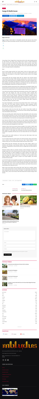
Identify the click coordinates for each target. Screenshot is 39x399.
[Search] (36, 2)
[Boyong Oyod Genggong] (4, 272)
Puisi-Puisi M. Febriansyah (13, 276)
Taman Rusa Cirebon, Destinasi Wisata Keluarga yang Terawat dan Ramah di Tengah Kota (10, 222)
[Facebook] (3, 40)
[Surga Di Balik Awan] (19, 26)
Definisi (3, 367)
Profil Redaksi (4, 311)
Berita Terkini (4, 292)
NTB (13, 180)
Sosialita (11, 4)
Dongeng (3, 300)
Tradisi (3, 323)
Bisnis (3, 293)
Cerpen (3, 298)
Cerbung (3, 297)
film (2, 303)
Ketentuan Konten (5, 372)
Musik (3, 308)
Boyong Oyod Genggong (12, 270)
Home (8, 4)
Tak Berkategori (4, 321)
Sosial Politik (4, 318)
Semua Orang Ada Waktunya (7, 206)
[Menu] (3, 2)
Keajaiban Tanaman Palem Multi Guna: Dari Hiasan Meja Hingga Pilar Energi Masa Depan (21, 283)
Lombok (10, 180)
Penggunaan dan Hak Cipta (6, 374)
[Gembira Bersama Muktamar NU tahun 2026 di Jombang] (4, 266)
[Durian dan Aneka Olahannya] (28, 200)
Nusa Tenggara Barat (18, 180)
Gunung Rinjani (5, 180)
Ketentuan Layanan (5, 369)
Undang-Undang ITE (5, 376)
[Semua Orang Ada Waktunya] (10, 200)
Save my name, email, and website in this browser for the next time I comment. (16, 251)
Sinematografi (4, 316)
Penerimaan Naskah (5, 381)
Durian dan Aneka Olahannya (25, 206)
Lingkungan (4, 306)
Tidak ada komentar (20, 13)
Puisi (3, 313)
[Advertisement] (19, 51)
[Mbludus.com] (19, 1)
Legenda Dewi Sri (15, 190)
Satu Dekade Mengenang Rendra (26, 190)
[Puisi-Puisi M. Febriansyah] (4, 278)
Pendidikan (4, 310)
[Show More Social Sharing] (25, 16)
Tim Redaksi (4, 379)
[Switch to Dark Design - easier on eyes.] (34, 1)
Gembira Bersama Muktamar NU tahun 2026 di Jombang (18, 264)
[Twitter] (3, 43)
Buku (3, 295)
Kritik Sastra (4, 305)
